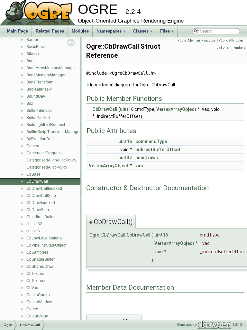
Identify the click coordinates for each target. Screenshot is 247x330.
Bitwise (32, 54)
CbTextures (36, 280)
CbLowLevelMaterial (44, 238)
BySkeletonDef (39, 139)
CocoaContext (38, 295)
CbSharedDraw (40, 266)
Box (29, 103)
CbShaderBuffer (40, 259)
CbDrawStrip (37, 210)
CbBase (33, 174)
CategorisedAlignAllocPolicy (51, 160)
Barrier (32, 39)
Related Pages (50, 31)
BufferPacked (38, 117)
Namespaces (111, 33)
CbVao (32, 288)
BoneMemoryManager (46, 75)
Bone (31, 61)
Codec (32, 309)
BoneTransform (39, 82)
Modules (80, 31)
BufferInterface (39, 110)
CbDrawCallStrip (41, 195)
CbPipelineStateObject (46, 245)
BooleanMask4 (39, 89)
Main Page (17, 31)
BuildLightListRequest (45, 124)
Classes (143, 33)
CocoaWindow (39, 302)
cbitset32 (34, 224)
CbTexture (35, 273)
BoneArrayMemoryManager (50, 68)
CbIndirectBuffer (40, 217)
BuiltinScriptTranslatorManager (53, 132)
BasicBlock (36, 46)
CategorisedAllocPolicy (46, 167)
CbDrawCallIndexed (44, 188)
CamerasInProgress (43, 153)
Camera (33, 146)
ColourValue (37, 316)
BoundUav (35, 96)
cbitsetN (33, 231)
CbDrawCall (37, 181)
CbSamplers (37, 252)
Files (167, 33)
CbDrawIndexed (40, 202)
